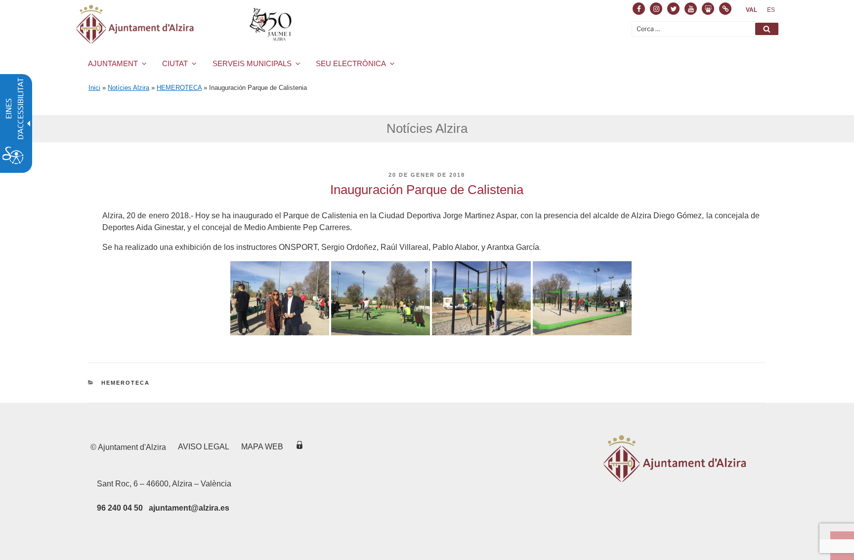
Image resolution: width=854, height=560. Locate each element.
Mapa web (262, 446)
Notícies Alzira (128, 87)
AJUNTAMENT (113, 63)
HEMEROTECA (179, 87)
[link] (751, 10)
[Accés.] (299, 446)
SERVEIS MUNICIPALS (252, 63)
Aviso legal (203, 446)
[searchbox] (706, 29)
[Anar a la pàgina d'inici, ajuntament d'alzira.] (186, 24)
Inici (94, 87)
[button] (766, 29)
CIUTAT (175, 63)
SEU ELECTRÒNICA (351, 63)
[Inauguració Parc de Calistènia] (279, 332)
